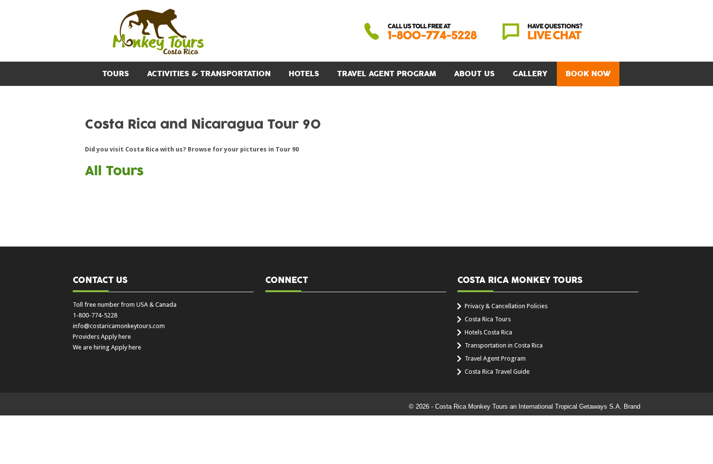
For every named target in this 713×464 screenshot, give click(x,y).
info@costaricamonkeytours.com (119, 326)
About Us (474, 73)
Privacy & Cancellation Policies (506, 306)
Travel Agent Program (386, 73)
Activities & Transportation (209, 73)
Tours (115, 73)
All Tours (114, 171)
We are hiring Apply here (107, 347)
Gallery (530, 73)
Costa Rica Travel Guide (497, 371)
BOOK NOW (588, 73)
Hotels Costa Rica (488, 332)
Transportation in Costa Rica (504, 345)
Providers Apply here (102, 336)
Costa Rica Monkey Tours (158, 32)
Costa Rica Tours (488, 319)
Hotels (304, 73)
